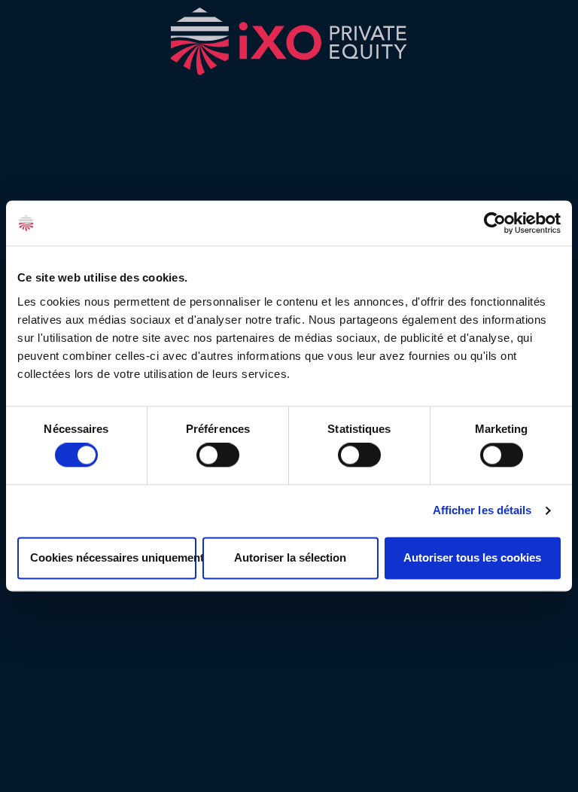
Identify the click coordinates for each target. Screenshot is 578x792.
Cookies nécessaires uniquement (113, 557)
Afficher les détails (482, 510)
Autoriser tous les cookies (472, 557)
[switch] (217, 455)
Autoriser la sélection (290, 557)
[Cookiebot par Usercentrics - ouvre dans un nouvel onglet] (495, 223)
